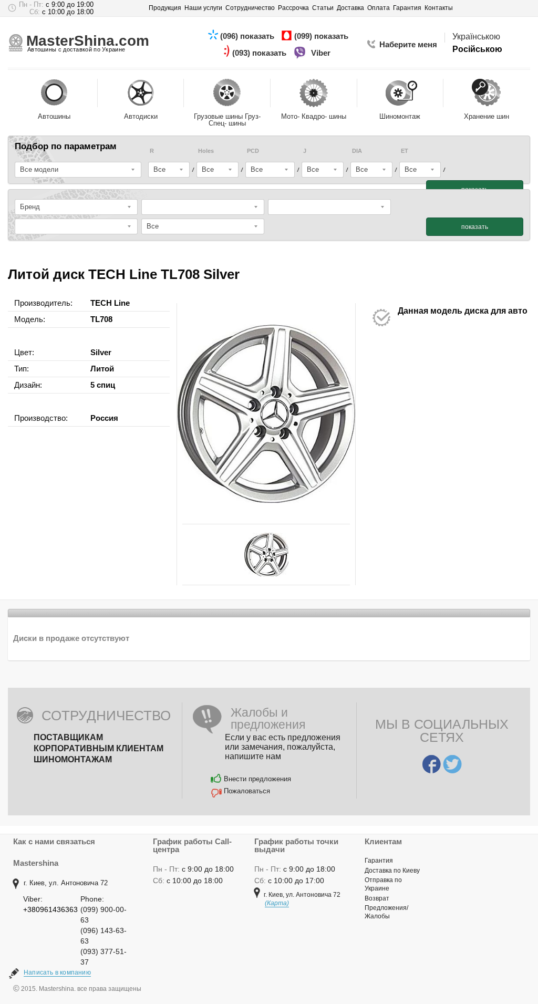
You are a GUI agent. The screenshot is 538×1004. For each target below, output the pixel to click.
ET (404, 151)
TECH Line (110, 302)
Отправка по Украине (383, 884)
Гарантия (379, 860)
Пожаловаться (247, 791)
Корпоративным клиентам (98, 748)
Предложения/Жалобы (386, 912)
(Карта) (277, 903)
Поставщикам (68, 737)
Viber (322, 52)
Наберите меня (408, 44)
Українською (476, 36)
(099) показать (322, 36)
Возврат (377, 898)
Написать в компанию (57, 972)
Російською (477, 49)
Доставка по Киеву (392, 870)
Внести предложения (257, 778)
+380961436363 (50, 909)
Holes (206, 151)
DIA (357, 151)
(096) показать (248, 36)
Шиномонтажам (73, 759)
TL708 (101, 319)
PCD (253, 151)
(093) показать (260, 52)
